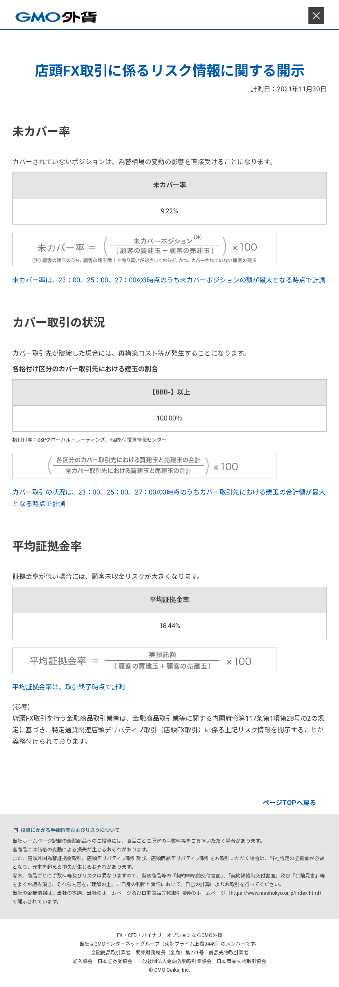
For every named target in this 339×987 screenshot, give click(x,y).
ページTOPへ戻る (289, 803)
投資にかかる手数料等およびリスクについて (70, 830)
